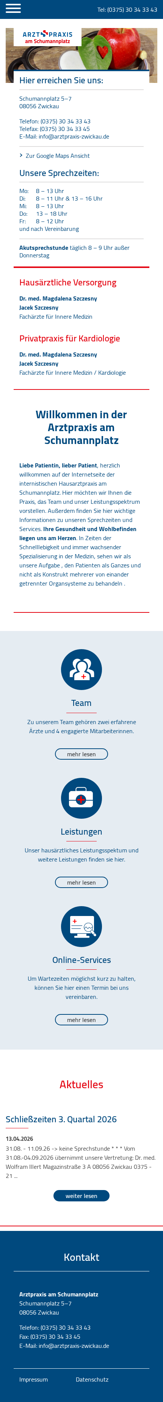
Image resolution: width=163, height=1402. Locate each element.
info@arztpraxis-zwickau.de (74, 136)
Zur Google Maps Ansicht (58, 155)
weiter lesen (81, 1195)
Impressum (33, 1379)
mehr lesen (81, 754)
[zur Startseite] (47, 37)
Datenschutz (92, 1379)
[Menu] (13, 9)
